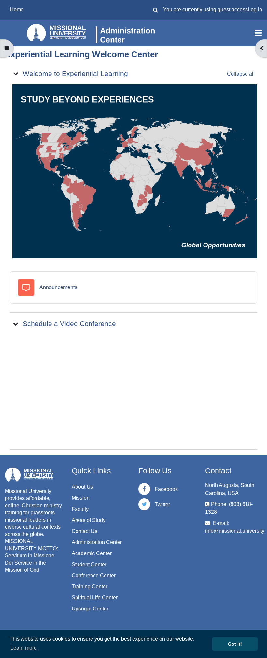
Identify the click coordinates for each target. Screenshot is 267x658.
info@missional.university (234, 531)
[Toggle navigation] (258, 32)
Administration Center (97, 542)
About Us (82, 487)
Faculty (80, 509)
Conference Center (94, 575)
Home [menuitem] (17, 9)
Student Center (89, 564)
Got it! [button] (235, 644)
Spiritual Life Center (95, 597)
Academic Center (92, 553)
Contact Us (84, 531)
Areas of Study (88, 520)
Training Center (89, 586)
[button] (155, 10)
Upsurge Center (90, 608)
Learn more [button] (23, 648)
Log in (255, 9)
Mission (81, 498)
